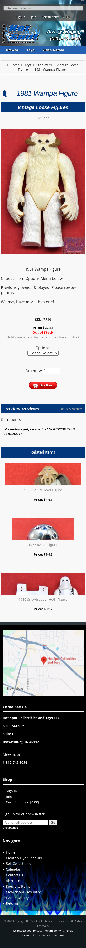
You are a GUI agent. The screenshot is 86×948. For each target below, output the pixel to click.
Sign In (20, 17)
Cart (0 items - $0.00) (56, 17)
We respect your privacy (27, 930)
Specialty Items (18, 886)
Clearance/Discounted (23, 892)
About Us (13, 880)
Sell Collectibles (18, 863)
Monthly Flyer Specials (24, 858)
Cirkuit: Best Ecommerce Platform (43, 935)
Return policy (52, 930)
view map (11, 754)
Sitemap (68, 930)
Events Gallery (17, 897)
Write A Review (71, 408)
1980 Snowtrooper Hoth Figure (43, 599)
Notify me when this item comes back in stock (43, 337)
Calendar (13, 869)
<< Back (43, 118)
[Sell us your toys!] (65, 31)
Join (33, 17)
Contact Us (14, 875)
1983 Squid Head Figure (43, 490)
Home (10, 852)
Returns (12, 903)
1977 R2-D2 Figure (43, 544)
